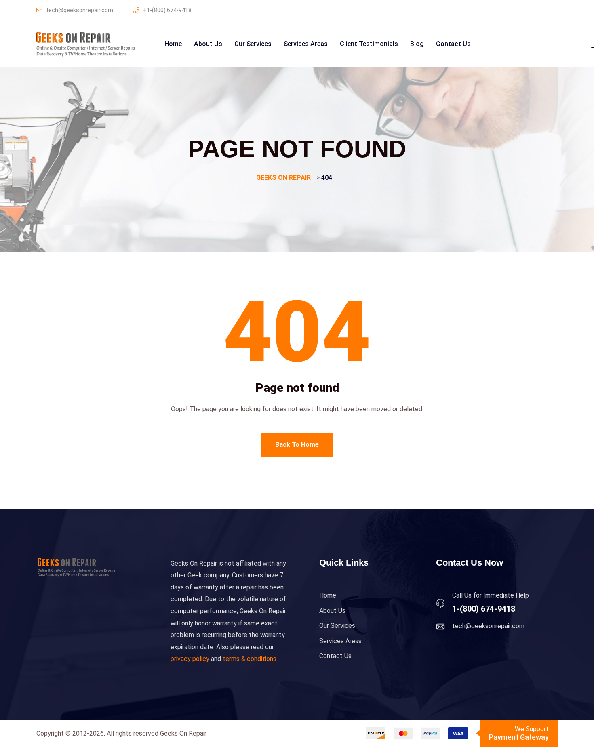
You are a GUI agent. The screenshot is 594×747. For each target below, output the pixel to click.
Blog (417, 44)
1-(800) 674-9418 (483, 609)
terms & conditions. (250, 659)
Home (173, 44)
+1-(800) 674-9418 (167, 10)
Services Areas (306, 44)
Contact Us (453, 44)
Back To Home (297, 444)
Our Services (253, 44)
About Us (208, 44)
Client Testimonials (369, 44)
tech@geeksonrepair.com (79, 10)
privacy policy (190, 659)
